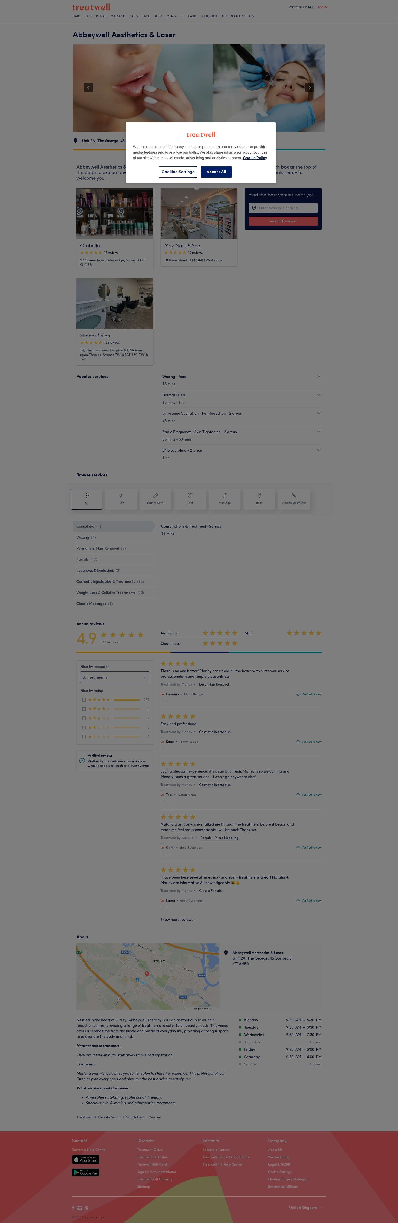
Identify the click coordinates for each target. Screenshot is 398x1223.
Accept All (216, 172)
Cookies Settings (178, 172)
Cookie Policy (255, 158)
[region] (201, 152)
